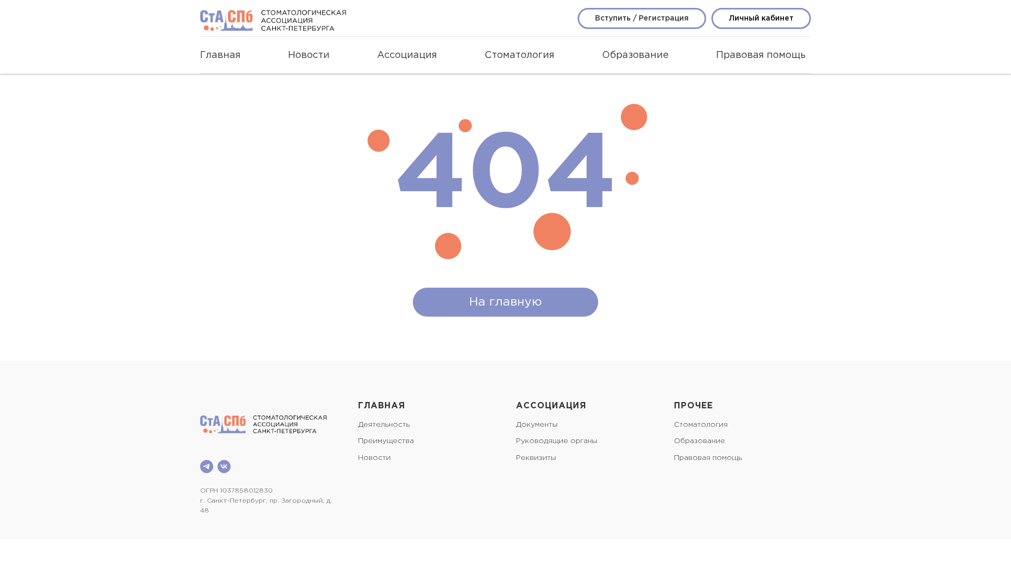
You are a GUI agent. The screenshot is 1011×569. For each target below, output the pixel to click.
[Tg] (206, 466)
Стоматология (519, 55)
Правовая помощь (761, 55)
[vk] (224, 466)
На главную (505, 302)
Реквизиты (536, 458)
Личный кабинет (761, 18)
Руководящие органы (556, 441)
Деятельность (384, 424)
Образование (635, 55)
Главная (220, 55)
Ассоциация (407, 55)
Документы (537, 424)
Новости (309, 55)
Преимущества (386, 441)
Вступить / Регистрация (642, 18)
